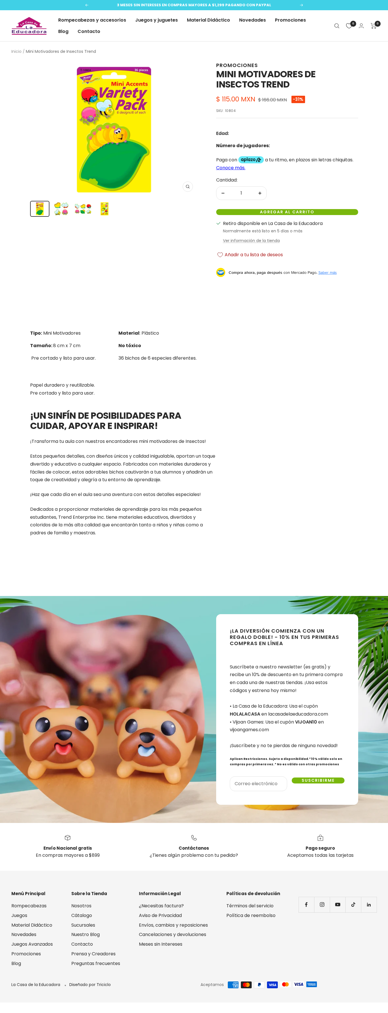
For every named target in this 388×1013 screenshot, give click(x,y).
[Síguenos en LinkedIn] (369, 904)
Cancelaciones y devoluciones (172, 934)
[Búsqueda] (336, 25)
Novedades (252, 20)
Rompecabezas (29, 905)
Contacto (89, 31)
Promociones (290, 20)
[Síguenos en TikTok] (353, 904)
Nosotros (81, 905)
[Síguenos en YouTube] (337, 904)
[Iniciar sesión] (361, 25)
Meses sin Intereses (160, 944)
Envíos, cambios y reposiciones (173, 925)
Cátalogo (81, 915)
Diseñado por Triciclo (90, 984)
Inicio (16, 51)
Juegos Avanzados (32, 944)
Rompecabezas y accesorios (92, 20)
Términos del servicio (250, 905)
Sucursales (83, 925)
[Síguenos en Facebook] (306, 904)
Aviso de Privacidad (160, 915)
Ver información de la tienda (251, 240)
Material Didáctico (208, 20)
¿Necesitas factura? (161, 905)
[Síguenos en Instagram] (322, 904)
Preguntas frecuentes (95, 963)
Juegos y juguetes (156, 20)
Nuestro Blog (85, 934)
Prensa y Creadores (93, 954)
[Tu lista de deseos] (349, 26)
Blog (63, 31)
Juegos (19, 915)
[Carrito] (374, 26)
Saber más (327, 272)
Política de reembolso (251, 915)
